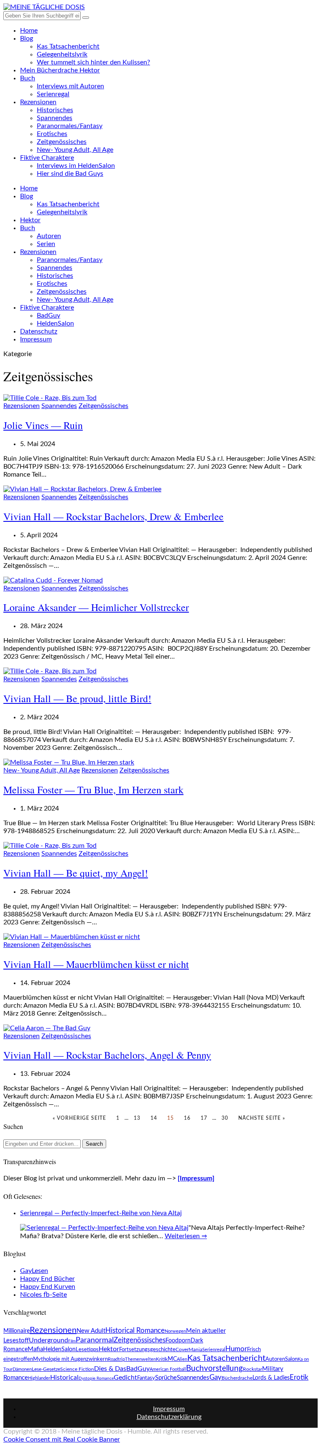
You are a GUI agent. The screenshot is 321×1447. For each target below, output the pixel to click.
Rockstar (252, 1369)
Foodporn (178, 1341)
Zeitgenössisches (62, 142)
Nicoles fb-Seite (43, 1294)
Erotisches (52, 134)
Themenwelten (140, 1359)
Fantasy (146, 1378)
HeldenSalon (55, 323)
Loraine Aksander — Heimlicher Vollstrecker (96, 607)
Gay (215, 1377)
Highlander (39, 1378)
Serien (46, 244)
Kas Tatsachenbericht (68, 46)
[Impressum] (196, 1178)
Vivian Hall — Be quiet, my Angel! (75, 873)
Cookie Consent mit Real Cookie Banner (61, 1439)
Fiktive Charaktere (47, 157)
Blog (26, 38)
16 (187, 1118)
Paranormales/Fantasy (69, 126)
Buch (27, 78)
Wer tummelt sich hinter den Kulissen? (93, 62)
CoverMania (189, 1349)
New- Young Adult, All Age (75, 149)
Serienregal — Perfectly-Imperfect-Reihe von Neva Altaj (101, 1213)
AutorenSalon (281, 1359)
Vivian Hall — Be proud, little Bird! (77, 698)
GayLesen (34, 1270)
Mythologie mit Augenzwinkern (70, 1359)
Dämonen (22, 1369)
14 (153, 1118)
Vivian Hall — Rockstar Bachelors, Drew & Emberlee (113, 516)
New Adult (90, 1331)
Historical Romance (135, 1330)
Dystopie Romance (96, 1378)
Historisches (55, 110)
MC (172, 1359)
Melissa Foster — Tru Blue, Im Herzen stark (93, 789)
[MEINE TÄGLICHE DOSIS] (44, 7)
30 (225, 1118)
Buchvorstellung (214, 1368)
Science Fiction (77, 1369)
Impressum (36, 339)
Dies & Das (110, 1368)
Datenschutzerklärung (169, 1417)
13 (137, 1118)
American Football (168, 1369)
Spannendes (54, 118)
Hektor (30, 220)
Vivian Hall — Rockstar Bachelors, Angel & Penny (107, 1055)
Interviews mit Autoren (70, 86)
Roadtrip (116, 1359)
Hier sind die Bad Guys (70, 173)
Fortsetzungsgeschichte (147, 1349)
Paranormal (95, 1340)
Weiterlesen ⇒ (186, 1236)
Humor (236, 1348)
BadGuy (48, 315)
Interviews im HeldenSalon (76, 165)
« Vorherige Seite (79, 1118)
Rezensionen (38, 102)
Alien (182, 1359)
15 (170, 1118)
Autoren (49, 236)
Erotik (299, 1377)
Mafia (35, 1349)
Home (29, 30)
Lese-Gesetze (46, 1369)
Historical (64, 1378)
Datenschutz (38, 331)
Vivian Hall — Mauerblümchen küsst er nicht (96, 964)
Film (72, 1341)
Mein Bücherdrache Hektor (60, 70)
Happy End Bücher (47, 1278)
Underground (48, 1340)
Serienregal (53, 94)
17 (204, 1118)
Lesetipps (87, 1349)
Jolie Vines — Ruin (43, 425)
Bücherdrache (237, 1378)
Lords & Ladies (271, 1378)
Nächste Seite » (261, 1118)
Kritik (162, 1359)
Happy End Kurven (47, 1286)
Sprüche (166, 1378)
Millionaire (16, 1331)
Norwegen (175, 1331)
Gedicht (125, 1377)
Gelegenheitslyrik (62, 54)
